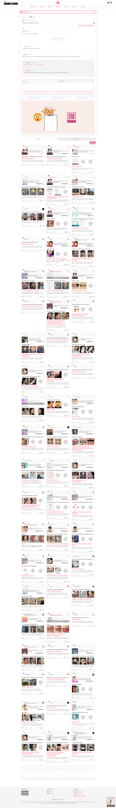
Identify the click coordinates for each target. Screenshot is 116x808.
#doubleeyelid (80, 290)
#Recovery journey (64, 339)
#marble (85, 290)
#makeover (74, 753)
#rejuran (49, 290)
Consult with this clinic (33, 97)
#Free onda (74, 166)
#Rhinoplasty (75, 354)
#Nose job (66, 543)
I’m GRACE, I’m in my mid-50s (78, 186)
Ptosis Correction (75, 280)
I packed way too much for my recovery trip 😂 (56, 705)
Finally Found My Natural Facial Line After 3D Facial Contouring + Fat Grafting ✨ (82, 470)
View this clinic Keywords (82, 97)
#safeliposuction (60, 752)
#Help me (57, 446)
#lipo (80, 25)
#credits (57, 290)
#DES (53, 158)
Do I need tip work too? (51, 565)
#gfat (59, 753)
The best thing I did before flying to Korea (55, 589)
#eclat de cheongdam (84, 448)
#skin (78, 722)
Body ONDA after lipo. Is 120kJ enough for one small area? (57, 502)
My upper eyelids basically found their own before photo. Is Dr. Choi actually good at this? (57, 436)
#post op (90, 258)
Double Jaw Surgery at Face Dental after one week (32, 656)
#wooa (53, 290)
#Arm (79, 166)
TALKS (42, 6)
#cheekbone (28, 505)
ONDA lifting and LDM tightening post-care (31, 186)
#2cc (58, 634)
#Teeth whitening (76, 228)
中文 (6, 1)
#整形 (23, 543)
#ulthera (49, 409)
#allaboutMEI (54, 753)
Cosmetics (74, 6)
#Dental (82, 228)
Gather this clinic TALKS (57, 97)
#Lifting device (50, 381)
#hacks (62, 290)
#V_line (59, 322)
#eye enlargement (51, 258)
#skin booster (50, 480)
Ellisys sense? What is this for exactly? (80, 712)
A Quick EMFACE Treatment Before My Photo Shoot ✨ (82, 656)
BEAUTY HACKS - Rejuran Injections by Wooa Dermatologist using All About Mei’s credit (56, 280)
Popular (77, 139)
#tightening (74, 449)
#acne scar (80, 446)
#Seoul (55, 198)
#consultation (31, 306)
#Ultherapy (74, 371)
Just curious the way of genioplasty (29, 565)
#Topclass (49, 543)
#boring (57, 679)
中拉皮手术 (24, 534)
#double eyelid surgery (52, 196)
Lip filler (48, 624)
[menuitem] (5, 1)
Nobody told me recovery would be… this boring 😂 (57, 677)
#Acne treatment (75, 416)
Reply (92, 92)
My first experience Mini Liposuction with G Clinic (57, 742)
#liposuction (33, 722)
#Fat (52, 446)
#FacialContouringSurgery (84, 354)
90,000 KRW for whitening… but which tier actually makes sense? (82, 218)
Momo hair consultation (77, 684)
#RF (52, 379)
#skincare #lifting (25, 406)
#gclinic (48, 753)
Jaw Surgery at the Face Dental (28, 280)
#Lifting (55, 379)
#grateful (49, 752)
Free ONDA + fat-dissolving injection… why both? (33, 156)
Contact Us (61, 799)
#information (81, 315)
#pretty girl (58, 258)
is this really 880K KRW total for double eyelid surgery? (56, 186)
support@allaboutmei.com (81, 796)
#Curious (31, 575)
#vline (85, 480)
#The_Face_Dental (51, 324)
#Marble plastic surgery (63, 196)
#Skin (82, 196)
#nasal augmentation (51, 575)
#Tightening (60, 379)
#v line (34, 446)
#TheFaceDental (50, 320)
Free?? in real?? (76, 156)
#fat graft (78, 543)
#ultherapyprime (25, 354)
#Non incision (59, 158)
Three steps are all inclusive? (78, 406)
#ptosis (73, 290)
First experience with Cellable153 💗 (29, 624)
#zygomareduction (36, 505)
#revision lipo (90, 25)
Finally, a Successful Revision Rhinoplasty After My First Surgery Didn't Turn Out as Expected (32, 742)
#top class (90, 543)
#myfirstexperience (51, 755)
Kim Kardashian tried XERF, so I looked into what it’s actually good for (57, 369)
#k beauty (24, 480)
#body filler (24, 722)
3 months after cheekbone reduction (29, 495)
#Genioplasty (50, 322)
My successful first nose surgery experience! (31, 376)
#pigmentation (75, 448)
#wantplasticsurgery (34, 386)
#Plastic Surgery (29, 244)
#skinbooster (75, 599)
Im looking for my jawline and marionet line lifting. (82, 369)
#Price (86, 228)
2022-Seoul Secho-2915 (73, 801)
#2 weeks (74, 260)
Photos (66, 6)
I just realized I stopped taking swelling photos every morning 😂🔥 (57, 337)
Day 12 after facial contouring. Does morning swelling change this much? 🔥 (33, 436)
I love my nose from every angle (78, 344)
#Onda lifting (25, 158)
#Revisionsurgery (25, 752)
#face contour (50, 651)
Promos (34, 6)
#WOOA (49, 634)
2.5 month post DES (51, 218)
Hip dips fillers (25, 712)
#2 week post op (75, 258)
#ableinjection (88, 599)
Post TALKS (92, 142)
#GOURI (74, 196)
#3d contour (84, 543)
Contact (83, 6)
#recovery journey (51, 679)
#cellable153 (81, 599)
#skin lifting (24, 306)
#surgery (34, 506)
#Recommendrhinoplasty (27, 753)
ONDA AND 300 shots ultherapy (53, 399)
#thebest (54, 752)
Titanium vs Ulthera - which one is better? (80, 304)
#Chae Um (62, 634)
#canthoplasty (84, 258)
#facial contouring (51, 339)
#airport (24, 687)
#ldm (29, 480)
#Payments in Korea (76, 619)
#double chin (31, 158)
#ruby (23, 505)
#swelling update (58, 651)
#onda (53, 409)
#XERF (48, 379)
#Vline (55, 322)
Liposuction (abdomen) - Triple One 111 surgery (31, 212)
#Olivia (52, 591)
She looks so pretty (51, 248)
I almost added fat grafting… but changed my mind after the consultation (82, 534)
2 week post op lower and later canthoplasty (81, 248)
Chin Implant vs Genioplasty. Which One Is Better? (82, 502)
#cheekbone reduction (27, 446)
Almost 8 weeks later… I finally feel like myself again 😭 (57, 649)
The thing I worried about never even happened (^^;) (83, 559)
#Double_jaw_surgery (59, 320)
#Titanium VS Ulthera (76, 314)
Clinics (58, 6)
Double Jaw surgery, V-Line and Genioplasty (56, 311)
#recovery (52, 707)
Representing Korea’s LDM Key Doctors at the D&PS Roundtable (32, 470)
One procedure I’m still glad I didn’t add (30, 242)
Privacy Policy (55, 799)
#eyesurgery (50, 198)
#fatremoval (88, 752)
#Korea (23, 244)
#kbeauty (40, 354)
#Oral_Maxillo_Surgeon (61, 324)
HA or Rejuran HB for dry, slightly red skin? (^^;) (56, 470)
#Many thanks (58, 591)
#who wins (74, 513)
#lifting (78, 196)
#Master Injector (56, 635)
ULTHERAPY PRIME (26, 344)
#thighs (84, 25)
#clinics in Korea (38, 306)
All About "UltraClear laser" (77, 436)
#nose (73, 543)
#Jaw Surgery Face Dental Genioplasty (30, 290)
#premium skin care (35, 480)
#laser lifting (75, 315)
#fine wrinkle (86, 446)
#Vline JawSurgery (76, 355)
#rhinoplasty (59, 575)
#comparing (84, 314)
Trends (50, 6)
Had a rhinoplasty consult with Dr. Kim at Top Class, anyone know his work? (57, 534)
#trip (32, 687)
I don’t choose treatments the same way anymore (32, 304)
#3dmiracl (80, 449)
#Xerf (79, 371)
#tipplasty (66, 575)
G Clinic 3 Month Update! (77, 742)
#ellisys (73, 722)
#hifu (35, 354)
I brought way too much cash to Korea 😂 (80, 617)
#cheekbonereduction (26, 506)
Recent (39, 139)
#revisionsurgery (25, 386)
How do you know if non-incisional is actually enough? (56, 156)
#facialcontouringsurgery (77, 480)
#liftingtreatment (25, 355)
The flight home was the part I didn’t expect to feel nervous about (32, 677)
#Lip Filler (54, 634)
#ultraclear (74, 446)
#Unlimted (49, 635)
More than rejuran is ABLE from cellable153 (81, 589)
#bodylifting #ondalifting (27, 596)
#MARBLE (49, 158)
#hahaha (62, 679)
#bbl (29, 722)
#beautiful (64, 258)
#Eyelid (48, 446)
